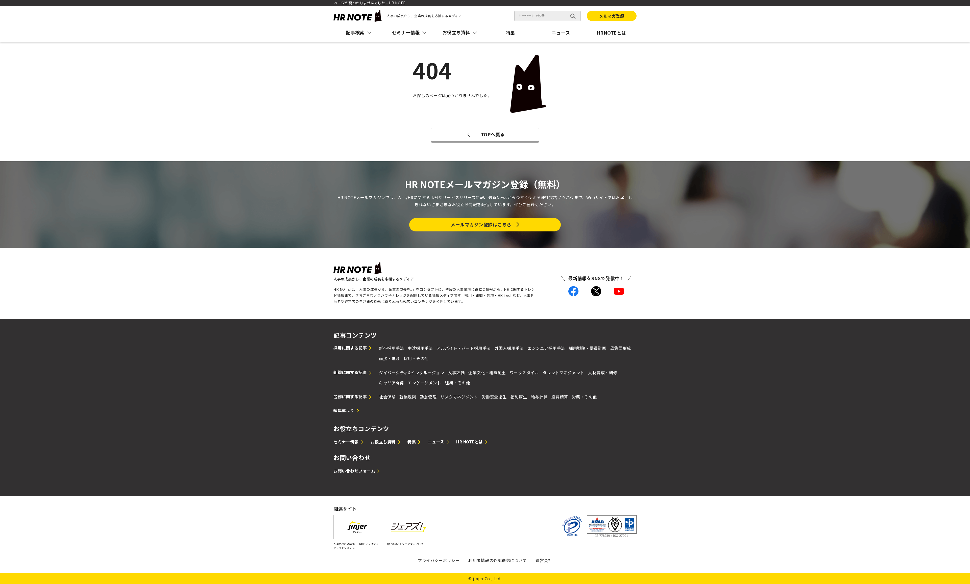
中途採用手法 (420, 348)
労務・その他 (584, 397)
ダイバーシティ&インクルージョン (411, 372)
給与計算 (539, 397)
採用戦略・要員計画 (588, 348)
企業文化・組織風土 (487, 372)
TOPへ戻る (493, 134)
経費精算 (559, 397)
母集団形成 (620, 348)
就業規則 (407, 397)
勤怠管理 (428, 397)
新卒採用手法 (391, 348)
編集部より (343, 410)
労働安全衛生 (494, 397)
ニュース (561, 32)
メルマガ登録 (611, 16)
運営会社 (544, 560)
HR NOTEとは (469, 442)
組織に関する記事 (350, 372)
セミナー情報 (345, 442)
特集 (510, 32)
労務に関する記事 (350, 396)
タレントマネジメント (563, 372)
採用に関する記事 (350, 348)
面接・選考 (389, 358)
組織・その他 (457, 383)
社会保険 (387, 397)
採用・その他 (416, 358)
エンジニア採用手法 (546, 348)
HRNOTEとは (611, 32)
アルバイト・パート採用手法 (464, 348)
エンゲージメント (424, 383)
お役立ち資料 (383, 442)
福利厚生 (519, 397)
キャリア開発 (391, 383)
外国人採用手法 (509, 348)
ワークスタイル (524, 372)
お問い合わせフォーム (354, 471)
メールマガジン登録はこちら (481, 224)
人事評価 (456, 372)
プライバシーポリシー (438, 560)
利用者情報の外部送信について (497, 560)
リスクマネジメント (459, 397)
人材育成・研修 (602, 372)
